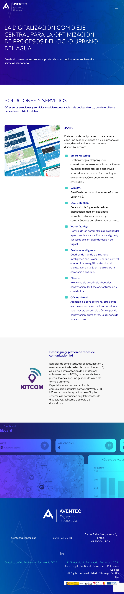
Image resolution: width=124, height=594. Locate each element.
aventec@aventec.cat (23, 537)
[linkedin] (62, 553)
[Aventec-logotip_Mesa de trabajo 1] (15, 4)
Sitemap (104, 573)
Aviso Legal (71, 566)
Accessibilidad (88, 573)
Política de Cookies (113, 567)
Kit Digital (72, 573)
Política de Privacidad (92, 566)
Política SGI (115, 574)
